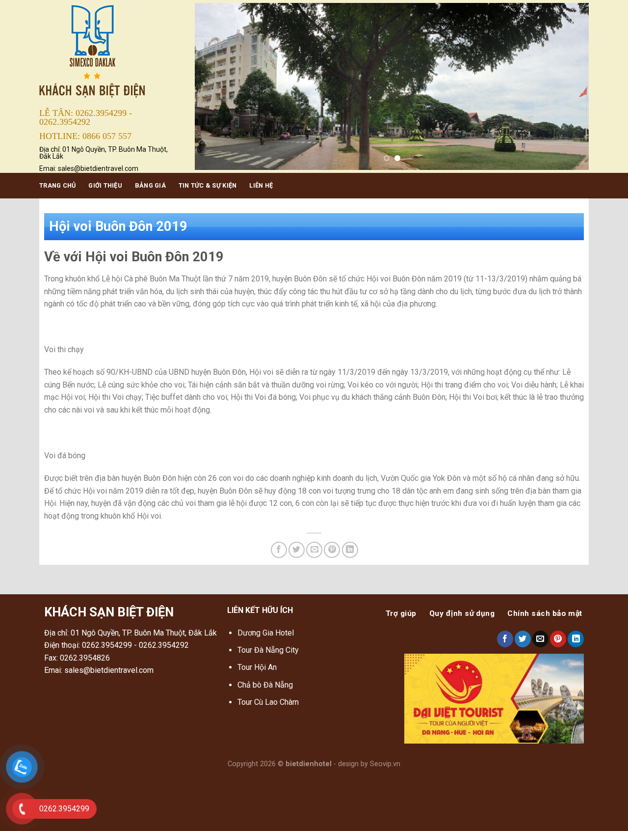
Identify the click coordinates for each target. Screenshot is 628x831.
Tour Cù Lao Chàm (268, 702)
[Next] (568, 86)
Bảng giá (150, 185)
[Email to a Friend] (314, 550)
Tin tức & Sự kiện (207, 185)
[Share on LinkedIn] (350, 550)
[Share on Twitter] (296, 550)
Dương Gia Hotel (266, 632)
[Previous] (215, 86)
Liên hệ (261, 185)
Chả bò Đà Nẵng (265, 685)
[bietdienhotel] (109, 52)
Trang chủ (57, 185)
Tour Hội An (257, 667)
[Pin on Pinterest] (332, 550)
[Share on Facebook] (279, 550)
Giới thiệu (105, 185)
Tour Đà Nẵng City (268, 650)
